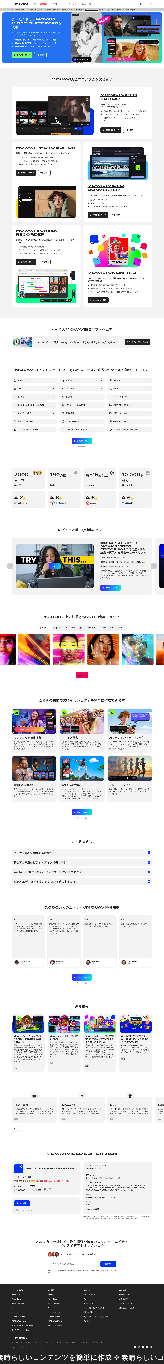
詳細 (15, 1068)
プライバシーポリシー (91, 10)
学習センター (88, 1303)
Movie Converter (54, 1303)
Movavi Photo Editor (45, 147)
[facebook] (135, 1347)
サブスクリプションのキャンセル (95, 1317)
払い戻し (86, 1321)
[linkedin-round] (143, 1347)
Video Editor (16, 1308)
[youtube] (147, 1347)
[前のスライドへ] (10, 566)
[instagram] (139, 1347)
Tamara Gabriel (106, 557)
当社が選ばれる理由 (126, 1308)
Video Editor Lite (18, 1312)
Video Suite (16, 1295)
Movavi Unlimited (112, 273)
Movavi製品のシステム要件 (93, 1308)
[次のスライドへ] (154, 566)
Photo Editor (17, 1299)
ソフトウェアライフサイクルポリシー (51, 1342)
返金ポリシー (84, 1342)
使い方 (85, 1299)
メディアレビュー (126, 1303)
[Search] (141, 4)
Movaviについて (125, 1295)
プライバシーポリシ (95, 1271)
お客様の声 (123, 1299)
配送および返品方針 (71, 1342)
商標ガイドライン (97, 1342)
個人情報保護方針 (17, 1342)
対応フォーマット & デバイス (25, 1210)
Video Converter (18, 1303)
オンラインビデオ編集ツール (22, 1325)
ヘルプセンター (89, 1295)
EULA (35, 1342)
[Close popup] (151, 10)
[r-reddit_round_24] (151, 1347)
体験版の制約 (88, 1312)
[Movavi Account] (145, 4)
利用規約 (27, 1342)
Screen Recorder (18, 1317)
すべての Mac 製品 (55, 1325)
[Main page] (20, 4)
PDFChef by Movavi (19, 1321)
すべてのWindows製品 (20, 1330)
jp (151, 4)
